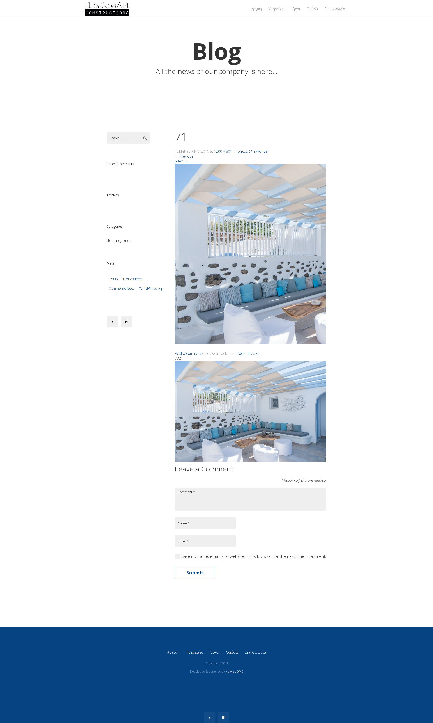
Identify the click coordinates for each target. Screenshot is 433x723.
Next (181, 161)
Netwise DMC (234, 671)
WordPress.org (151, 288)
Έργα (296, 8)
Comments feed (121, 288)
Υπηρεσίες (277, 8)
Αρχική (256, 8)
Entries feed (132, 279)
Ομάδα (312, 8)
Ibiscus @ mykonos (252, 151)
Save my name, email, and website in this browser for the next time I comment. (254, 556)
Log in (113, 279)
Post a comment (188, 353)
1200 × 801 (223, 151)
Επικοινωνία (335, 8)
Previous (184, 156)
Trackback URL (248, 353)
